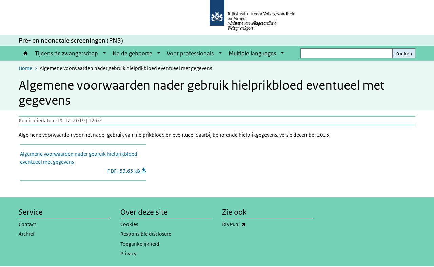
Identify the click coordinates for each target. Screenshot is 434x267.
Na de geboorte (132, 53)
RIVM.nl (249, 223)
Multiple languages (252, 53)
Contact (27, 224)
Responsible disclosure (145, 234)
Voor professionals (190, 53)
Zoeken (403, 53)
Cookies (129, 224)
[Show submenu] (104, 53)
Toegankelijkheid (139, 244)
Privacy (128, 253)
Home (25, 53)
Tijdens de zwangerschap (66, 53)
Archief (27, 234)
